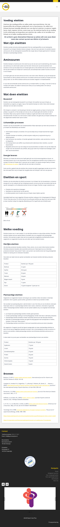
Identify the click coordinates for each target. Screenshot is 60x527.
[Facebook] (3, 484)
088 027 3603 (15, 434)
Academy (56, 1)
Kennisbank (55, 479)
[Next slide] (56, 499)
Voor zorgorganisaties (52, 475)
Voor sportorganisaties (52, 477)
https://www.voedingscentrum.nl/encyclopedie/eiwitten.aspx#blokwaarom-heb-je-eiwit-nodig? (30, 416)
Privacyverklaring (53, 522)
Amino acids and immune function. (38, 404)
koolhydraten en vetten (11, 164)
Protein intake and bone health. (23, 377)
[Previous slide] (4, 499)
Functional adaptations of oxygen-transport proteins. (31, 410)
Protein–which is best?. (28, 397)
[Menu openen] (57, 7)
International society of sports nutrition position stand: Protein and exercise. (28, 385)
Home (56, 471)
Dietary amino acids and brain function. (27, 391)
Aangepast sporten (53, 473)
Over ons (55, 481)
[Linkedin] (7, 484)
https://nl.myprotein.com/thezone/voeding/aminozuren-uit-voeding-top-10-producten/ (27, 420)
